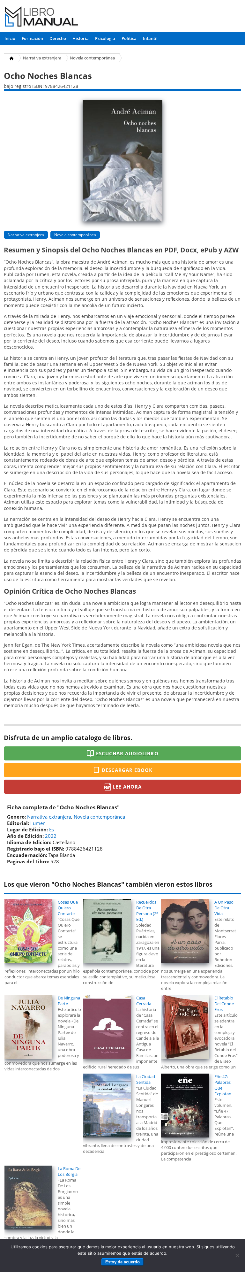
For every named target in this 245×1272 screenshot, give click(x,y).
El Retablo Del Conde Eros (224, 1003)
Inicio (9, 38)
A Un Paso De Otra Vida (224, 907)
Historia (80, 38)
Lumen (38, 823)
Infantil (150, 38)
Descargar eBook (127, 770)
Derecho (57, 38)
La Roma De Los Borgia (69, 1171)
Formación (32, 38)
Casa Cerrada (143, 1000)
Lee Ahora (127, 786)
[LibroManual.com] (41, 17)
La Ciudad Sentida (145, 1079)
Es (51, 829)
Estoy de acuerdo (122, 1262)
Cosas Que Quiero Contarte (68, 907)
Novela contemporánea (92, 58)
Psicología (105, 38)
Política (129, 38)
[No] (237, 1255)
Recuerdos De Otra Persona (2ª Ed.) (147, 910)
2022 (50, 836)
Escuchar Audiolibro (127, 753)
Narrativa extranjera (42, 58)
